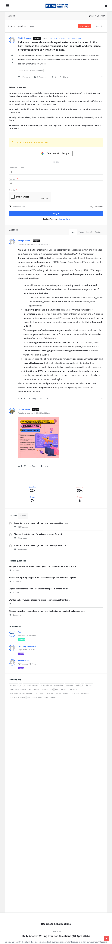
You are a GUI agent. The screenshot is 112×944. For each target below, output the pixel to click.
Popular (14, 516)
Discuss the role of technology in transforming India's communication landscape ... (47, 611)
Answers (22, 516)
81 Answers (22, 538)
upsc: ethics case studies (80, 693)
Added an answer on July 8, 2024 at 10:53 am (33, 244)
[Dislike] (12, 62)
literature (89, 685)
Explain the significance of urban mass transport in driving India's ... (39, 589)
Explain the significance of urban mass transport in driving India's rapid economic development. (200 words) (55, 111)
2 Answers (17, 581)
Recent (89, 232)
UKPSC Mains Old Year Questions (57, 693)
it (82, 685)
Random (98, 232)
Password (13, 179)
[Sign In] (106, 6)
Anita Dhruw (23, 661)
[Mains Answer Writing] (58, 6)
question (64, 689)
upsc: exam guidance (17, 697)
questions (73, 689)
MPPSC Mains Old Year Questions (41, 689)
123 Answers (23, 527)
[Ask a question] (106, 938)
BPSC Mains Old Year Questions (52, 685)
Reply (34, 399)
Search (12, 15)
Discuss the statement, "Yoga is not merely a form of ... (39, 534)
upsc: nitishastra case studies (37, 697)
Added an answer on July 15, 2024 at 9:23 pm (34, 413)
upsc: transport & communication (31, 70)
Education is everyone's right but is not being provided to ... (41, 523)
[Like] (12, 54)
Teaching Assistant (27, 646)
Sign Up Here (64, 219)
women (53, 697)
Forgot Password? (96, 206)
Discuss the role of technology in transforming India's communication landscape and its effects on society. (55, 127)
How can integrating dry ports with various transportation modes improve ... (43, 577)
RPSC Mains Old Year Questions (21, 693)
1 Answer (16, 570)
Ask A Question (98, 15)
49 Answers (22, 549)
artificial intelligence (31, 685)
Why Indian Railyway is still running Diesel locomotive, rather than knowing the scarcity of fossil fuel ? (55, 119)
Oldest (81, 232)
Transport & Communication (71, 38)
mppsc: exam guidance (18, 689)
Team (20, 632)
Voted (73, 232)
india (77, 685)
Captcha (13, 190)
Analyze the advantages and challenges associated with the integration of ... (44, 566)
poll (56, 689)
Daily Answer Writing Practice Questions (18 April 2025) (56, 936)
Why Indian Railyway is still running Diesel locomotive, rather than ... (39, 600)
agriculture (13, 685)
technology (39, 693)
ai (20, 685)
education (69, 685)
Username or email (17, 167)
